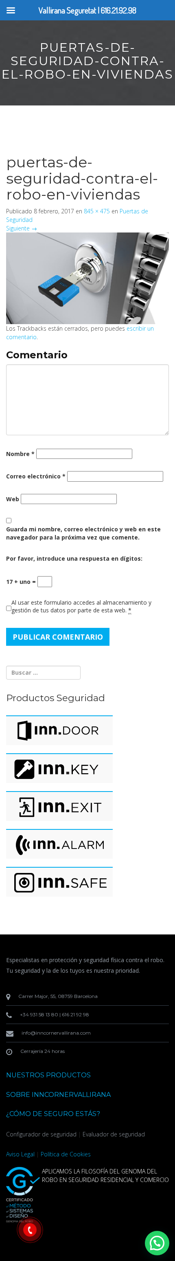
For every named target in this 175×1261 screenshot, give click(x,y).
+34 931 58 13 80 (39, 1014)
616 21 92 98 (75, 1014)
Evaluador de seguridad (114, 1134)
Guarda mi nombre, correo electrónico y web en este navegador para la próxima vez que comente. (83, 533)
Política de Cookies (66, 1154)
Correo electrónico (36, 476)
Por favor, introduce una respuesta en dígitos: (74, 558)
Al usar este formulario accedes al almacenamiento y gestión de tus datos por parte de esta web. (81, 606)
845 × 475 (97, 211)
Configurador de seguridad (41, 1134)
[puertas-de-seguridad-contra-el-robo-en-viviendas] (87, 277)
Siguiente (21, 228)
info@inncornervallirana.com (56, 1033)
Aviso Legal (20, 1154)
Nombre (20, 454)
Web (12, 499)
